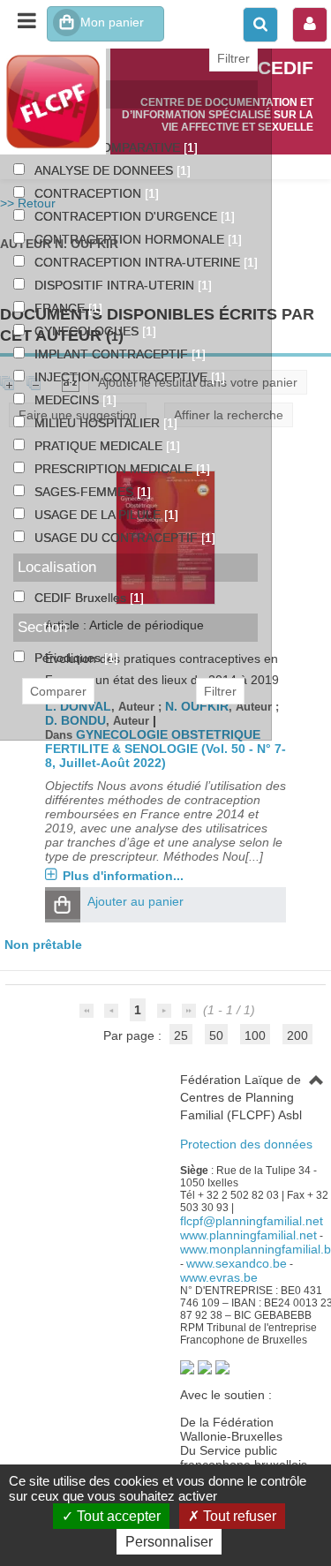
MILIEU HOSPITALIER (98, 423)
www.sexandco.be (236, 1263)
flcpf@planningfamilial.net (251, 1221)
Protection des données (246, 1144)
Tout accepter (117, 1516)
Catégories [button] (53, 94)
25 (181, 1035)
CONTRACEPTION (89, 193)
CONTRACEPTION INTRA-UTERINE (139, 262)
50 (216, 1035)
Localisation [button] (57, 567)
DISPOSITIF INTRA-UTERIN (116, 285)
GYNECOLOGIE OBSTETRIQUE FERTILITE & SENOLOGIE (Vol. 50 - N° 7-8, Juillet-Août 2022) (165, 748)
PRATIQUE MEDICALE (100, 446)
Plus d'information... (123, 876)
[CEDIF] (55, 101)
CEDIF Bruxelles (82, 598)
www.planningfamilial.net (248, 1235)
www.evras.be (219, 1277)
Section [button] (42, 627)
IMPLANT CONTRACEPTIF (113, 354)
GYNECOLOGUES (88, 331)
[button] (62, 905)
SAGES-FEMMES (85, 492)
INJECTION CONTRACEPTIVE (122, 377)
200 (297, 1035)
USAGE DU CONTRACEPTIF (117, 538)
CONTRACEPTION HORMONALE (131, 239)
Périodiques (69, 658)
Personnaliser (169, 1541)
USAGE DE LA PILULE (99, 515)
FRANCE (61, 308)
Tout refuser (237, 1516)
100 (255, 1035)
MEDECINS (68, 400)
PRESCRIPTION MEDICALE (115, 469)
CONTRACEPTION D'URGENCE (127, 216)
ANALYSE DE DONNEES (105, 170)
